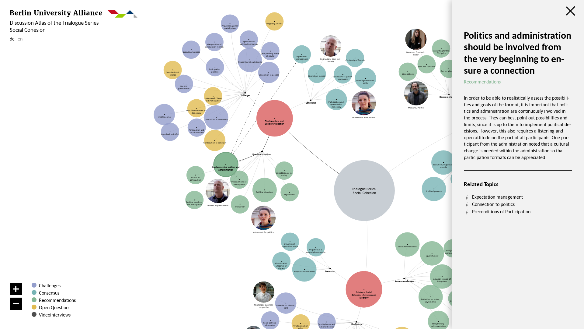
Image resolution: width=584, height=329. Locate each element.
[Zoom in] (16, 289)
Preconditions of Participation (501, 211)
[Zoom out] (16, 304)
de (12, 39)
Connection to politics (493, 204)
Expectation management (497, 197)
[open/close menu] (570, 11)
